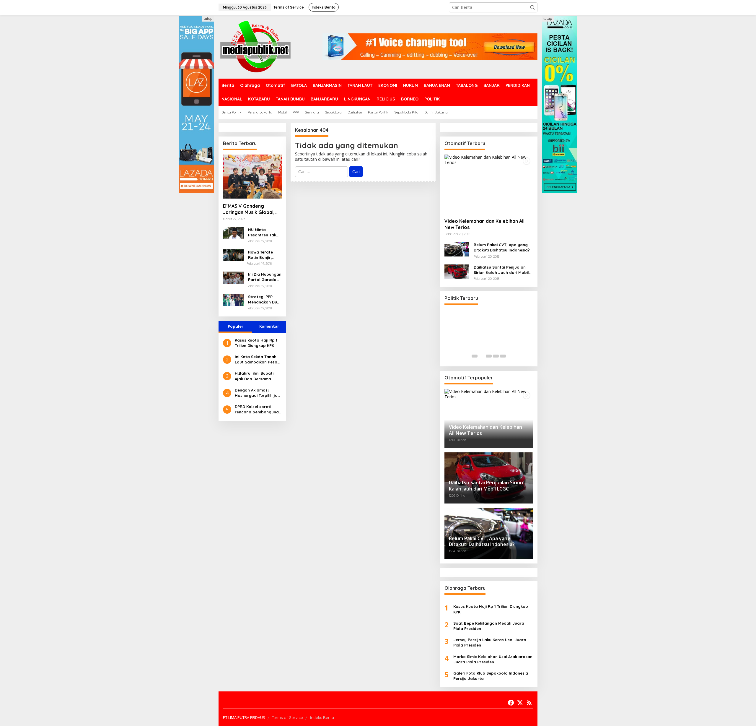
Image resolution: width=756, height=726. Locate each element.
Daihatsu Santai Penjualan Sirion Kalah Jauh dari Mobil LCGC (501, 270)
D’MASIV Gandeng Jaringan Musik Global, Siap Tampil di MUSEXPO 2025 (250, 209)
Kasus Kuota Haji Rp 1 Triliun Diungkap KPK (256, 343)
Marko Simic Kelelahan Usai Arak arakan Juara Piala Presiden (492, 659)
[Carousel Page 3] (489, 356)
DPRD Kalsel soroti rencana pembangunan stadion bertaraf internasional (258, 409)
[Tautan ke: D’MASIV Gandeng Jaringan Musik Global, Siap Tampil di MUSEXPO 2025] (252, 177)
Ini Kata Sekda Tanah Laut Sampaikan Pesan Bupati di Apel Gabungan (257, 359)
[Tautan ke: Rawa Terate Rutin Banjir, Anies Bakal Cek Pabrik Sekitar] (233, 254)
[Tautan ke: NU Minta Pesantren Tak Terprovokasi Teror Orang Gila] (233, 232)
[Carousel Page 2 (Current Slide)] (482, 356)
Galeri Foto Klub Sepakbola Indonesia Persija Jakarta (490, 676)
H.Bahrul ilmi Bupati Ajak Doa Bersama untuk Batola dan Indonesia (254, 376)
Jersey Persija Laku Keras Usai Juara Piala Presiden (489, 642)
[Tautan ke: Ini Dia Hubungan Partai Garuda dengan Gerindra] (233, 277)
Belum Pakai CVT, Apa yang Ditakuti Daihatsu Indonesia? (502, 247)
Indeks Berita (322, 717)
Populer (235, 326)
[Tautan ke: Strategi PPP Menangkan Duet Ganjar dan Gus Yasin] (233, 299)
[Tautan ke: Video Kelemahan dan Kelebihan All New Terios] (488, 184)
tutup (208, 18)
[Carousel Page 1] (475, 356)
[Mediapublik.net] (255, 46)
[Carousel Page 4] (496, 356)
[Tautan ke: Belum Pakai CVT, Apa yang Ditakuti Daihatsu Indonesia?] (456, 248)
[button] (532, 7)
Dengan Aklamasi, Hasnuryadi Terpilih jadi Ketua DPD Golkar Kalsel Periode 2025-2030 (258, 393)
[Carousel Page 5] (503, 356)
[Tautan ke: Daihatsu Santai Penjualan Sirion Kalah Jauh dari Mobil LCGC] (456, 271)
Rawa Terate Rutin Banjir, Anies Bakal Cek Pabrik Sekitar (263, 255)
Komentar (269, 326)
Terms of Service (287, 717)
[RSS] (529, 702)
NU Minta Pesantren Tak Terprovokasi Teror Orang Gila (264, 232)
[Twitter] (520, 702)
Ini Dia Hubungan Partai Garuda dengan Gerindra (264, 277)
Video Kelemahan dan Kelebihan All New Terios (484, 224)
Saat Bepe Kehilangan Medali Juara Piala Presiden (488, 626)
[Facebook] (511, 702)
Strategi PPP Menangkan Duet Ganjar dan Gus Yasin (264, 299)
